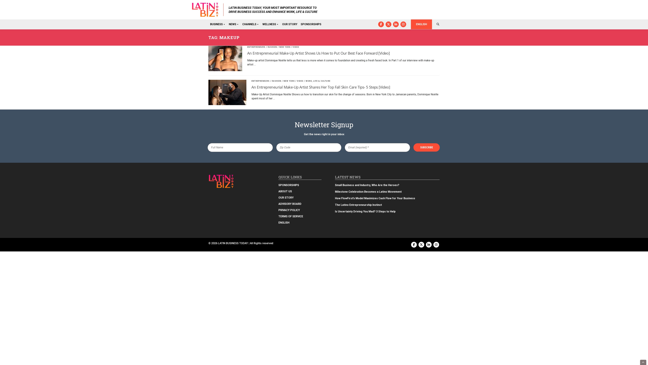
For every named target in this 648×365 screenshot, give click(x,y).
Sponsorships (311, 24)
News (232, 24)
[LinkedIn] (396, 24)
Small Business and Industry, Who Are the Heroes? (367, 185)
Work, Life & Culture (318, 81)
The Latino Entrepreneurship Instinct (358, 204)
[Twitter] (388, 24)
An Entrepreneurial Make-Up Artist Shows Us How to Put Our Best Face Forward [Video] (318, 53)
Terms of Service (290, 216)
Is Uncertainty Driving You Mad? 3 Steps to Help (365, 211)
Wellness (269, 24)
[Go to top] (643, 362)
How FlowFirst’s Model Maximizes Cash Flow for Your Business (375, 198)
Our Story (289, 24)
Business (216, 24)
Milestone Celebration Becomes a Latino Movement (368, 191)
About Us (285, 191)
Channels (249, 24)
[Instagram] (403, 24)
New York (284, 47)
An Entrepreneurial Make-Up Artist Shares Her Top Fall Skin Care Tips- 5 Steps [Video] (320, 87)
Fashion (272, 47)
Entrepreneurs (256, 47)
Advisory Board (289, 203)
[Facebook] (381, 24)
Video (296, 47)
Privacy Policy (289, 210)
